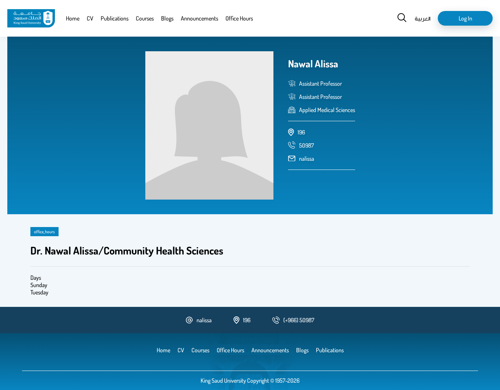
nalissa (306, 158)
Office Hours (239, 18)
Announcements (199, 18)
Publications (114, 18)
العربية (422, 18)
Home (72, 18)
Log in (465, 18)
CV (90, 18)
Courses (145, 18)
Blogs (167, 18)
